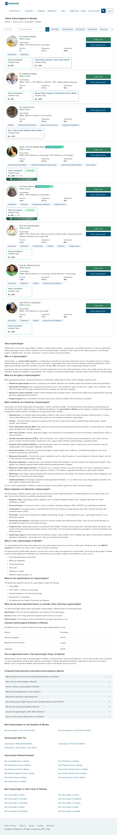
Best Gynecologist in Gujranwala (16, 811)
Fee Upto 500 (80, 29)
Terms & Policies (11, 826)
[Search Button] (47, 29)
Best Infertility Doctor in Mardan (16, 777)
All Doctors (50, 826)
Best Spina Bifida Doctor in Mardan (17, 761)
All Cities (40, 826)
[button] (103, 11)
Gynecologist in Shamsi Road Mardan (71, 744)
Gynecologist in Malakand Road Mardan (19, 744)
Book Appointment (98, 45)
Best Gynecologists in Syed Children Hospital (74, 730)
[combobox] (11, 29)
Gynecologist (17, 22)
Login (109, 11)
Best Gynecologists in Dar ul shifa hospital (20, 730)
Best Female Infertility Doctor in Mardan (72, 773)
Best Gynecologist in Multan (15, 807)
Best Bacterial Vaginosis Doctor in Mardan (19, 773)
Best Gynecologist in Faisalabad (16, 803)
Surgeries (41, 11)
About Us (22, 826)
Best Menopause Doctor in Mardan (17, 769)
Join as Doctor (94, 11)
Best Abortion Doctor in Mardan (16, 781)
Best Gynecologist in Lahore (15, 795)
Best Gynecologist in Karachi (68, 795)
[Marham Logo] (12, 4)
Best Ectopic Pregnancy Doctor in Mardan (73, 769)
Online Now (104, 29)
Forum (83, 11)
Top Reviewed (92, 29)
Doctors (31, 826)
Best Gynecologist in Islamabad (16, 799)
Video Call (98, 39)
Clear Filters (55, 29)
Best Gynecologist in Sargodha (69, 811)
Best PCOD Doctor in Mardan (68, 761)
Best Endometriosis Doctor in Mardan (18, 765)
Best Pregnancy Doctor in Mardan (70, 765)
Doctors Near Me (67, 29)
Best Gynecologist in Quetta (68, 807)
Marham (7, 22)
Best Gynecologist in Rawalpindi (69, 799)
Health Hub (74, 11)
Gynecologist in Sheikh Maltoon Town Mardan (21, 748)
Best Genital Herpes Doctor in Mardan (71, 777)
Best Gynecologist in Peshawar (69, 803)
